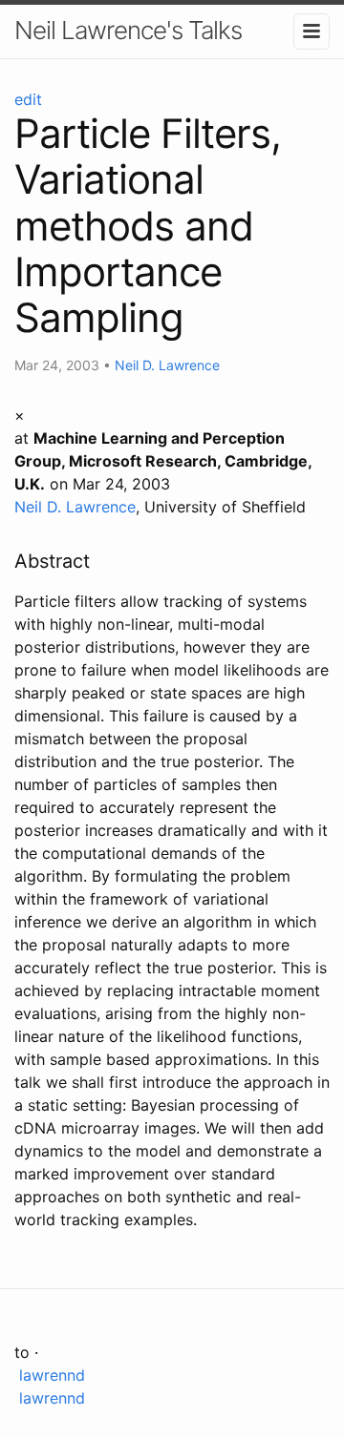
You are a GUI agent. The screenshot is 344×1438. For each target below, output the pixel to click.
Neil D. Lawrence (167, 365)
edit (28, 99)
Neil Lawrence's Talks (128, 30)
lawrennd (49, 1375)
